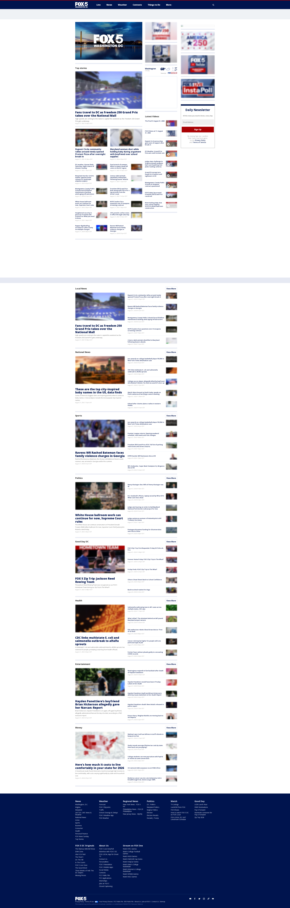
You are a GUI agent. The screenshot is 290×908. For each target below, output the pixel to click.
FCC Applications (105, 878)
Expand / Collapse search (213, 5)
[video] (171, 123)
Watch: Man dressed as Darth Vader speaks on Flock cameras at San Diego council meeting (144, 393)
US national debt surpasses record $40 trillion (144, 768)
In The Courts (80, 862)
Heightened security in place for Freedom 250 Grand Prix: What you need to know (84, 215)
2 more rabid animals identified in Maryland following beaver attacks (119, 177)
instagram (204, 899)
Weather (103, 801)
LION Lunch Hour (201, 804)
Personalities (104, 862)
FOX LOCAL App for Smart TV (108, 855)
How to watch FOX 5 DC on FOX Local (180, 814)
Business (78, 825)
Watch (174, 801)
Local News (81, 288)
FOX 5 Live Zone (81, 865)
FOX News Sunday (82, 836)
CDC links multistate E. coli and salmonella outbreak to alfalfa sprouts (143, 371)
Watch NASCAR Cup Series (132, 859)
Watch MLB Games (130, 856)
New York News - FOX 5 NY (132, 805)
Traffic (101, 810)
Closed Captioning (105, 886)
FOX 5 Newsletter (105, 864)
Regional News (130, 801)
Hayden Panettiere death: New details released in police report (146, 705)
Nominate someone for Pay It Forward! (203, 814)
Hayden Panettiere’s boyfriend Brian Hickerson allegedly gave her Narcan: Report (97, 704)
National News (82, 352)
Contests (102, 873)
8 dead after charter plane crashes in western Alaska (144, 404)
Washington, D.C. (81, 804)
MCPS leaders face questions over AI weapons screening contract (119, 203)
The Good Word (81, 868)
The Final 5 (79, 857)
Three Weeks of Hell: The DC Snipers (84, 871)
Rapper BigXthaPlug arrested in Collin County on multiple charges (84, 227)
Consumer (79, 828)
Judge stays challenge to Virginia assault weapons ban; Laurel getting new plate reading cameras (154, 164)
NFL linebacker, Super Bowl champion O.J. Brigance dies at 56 (146, 467)
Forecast (102, 804)
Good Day (199, 801)
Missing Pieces (80, 875)
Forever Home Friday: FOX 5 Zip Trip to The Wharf (145, 559)
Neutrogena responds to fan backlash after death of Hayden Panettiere (145, 671)
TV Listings (175, 804)
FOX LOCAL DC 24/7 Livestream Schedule (178, 818)
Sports (78, 415)
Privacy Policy (200, 140)
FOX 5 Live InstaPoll (106, 849)
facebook (195, 899)
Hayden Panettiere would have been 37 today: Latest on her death (144, 683)
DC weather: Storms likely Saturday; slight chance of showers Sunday (84, 166)
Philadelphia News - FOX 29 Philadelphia (133, 810)
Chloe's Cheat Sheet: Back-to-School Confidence (145, 580)
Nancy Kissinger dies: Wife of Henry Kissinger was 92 (145, 485)
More (168, 5)
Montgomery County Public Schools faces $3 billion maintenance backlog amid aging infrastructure (85, 191)
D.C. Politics (151, 804)
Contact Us (103, 859)
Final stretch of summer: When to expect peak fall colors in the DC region (119, 166)
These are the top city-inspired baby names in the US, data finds (98, 390)
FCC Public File (104, 875)
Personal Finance (81, 834)
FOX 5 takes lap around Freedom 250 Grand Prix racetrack (153, 194)
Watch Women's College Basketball (132, 870)
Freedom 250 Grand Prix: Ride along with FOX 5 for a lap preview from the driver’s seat (119, 191)
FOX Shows (175, 810)
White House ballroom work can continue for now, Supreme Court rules (84, 203)
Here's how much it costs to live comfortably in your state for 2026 (99, 766)
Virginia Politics (152, 810)
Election (150, 813)
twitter (199, 899)
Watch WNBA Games (131, 874)
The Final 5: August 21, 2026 (154, 121)
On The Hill (79, 860)
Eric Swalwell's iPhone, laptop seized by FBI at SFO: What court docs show (146, 497)
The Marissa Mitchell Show (85, 849)
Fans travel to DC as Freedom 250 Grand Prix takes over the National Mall (106, 113)
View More (171, 288)
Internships (103, 881)
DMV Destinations (201, 807)
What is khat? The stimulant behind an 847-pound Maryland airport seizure (145, 619)
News (78, 801)
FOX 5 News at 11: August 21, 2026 (154, 132)
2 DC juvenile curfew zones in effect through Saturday (119, 214)
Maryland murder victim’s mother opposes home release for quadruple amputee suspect (84, 178)
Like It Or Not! (80, 854)
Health (78, 600)
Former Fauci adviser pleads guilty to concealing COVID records (145, 653)
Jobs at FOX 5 (104, 883)
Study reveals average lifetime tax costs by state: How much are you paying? (145, 746)
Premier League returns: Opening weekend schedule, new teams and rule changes (143, 434)
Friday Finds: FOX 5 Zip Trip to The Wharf (142, 569)
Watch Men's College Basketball (130, 865)
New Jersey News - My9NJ (132, 814)
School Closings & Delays (108, 813)
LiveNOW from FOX (178, 807)
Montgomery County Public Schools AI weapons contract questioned (154, 184)
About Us (104, 845)
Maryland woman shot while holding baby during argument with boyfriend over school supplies (125, 153)
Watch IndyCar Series (130, 862)
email (213, 899)
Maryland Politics (153, 807)
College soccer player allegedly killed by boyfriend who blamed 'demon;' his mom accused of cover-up (146, 382)
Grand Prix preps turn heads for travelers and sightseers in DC (153, 174)
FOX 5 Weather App (106, 815)
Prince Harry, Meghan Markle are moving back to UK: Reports (145, 716)
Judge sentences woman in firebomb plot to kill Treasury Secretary (144, 519)
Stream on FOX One (133, 845)
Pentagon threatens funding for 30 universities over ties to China (144, 530)
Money (78, 727)
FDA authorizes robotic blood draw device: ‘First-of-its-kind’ (145, 630)
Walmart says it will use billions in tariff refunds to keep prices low (145, 735)
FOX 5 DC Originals (84, 845)
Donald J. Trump (153, 818)
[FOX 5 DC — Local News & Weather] (82, 5)
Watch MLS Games (130, 877)
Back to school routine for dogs (139, 590)
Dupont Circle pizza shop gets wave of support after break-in (154, 143)
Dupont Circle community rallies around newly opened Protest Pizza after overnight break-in (90, 153)
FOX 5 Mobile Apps (106, 867)
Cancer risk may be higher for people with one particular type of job (144, 642)
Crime (77, 820)
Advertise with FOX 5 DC (108, 851)
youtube (190, 899)
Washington (150, 68)
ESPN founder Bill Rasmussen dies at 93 (142, 456)
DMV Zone (79, 851)
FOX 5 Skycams (104, 807)
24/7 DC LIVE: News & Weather (83, 814)
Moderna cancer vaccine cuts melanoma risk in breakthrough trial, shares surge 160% (145, 779)
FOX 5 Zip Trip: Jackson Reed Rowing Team (95, 580)
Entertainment (82, 664)
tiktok (208, 899)
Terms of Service (199, 142)
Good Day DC (82, 541)
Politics (79, 478)
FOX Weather (104, 818)
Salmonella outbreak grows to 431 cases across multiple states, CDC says (144, 608)
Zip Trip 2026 (199, 817)
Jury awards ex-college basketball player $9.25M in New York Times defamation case (146, 359)
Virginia (77, 807)
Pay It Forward (200, 810)
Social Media (103, 870)
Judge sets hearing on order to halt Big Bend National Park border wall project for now (144, 508)
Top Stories (79, 839)
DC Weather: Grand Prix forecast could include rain (154, 152)
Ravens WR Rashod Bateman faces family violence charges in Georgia (118, 228)
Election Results (152, 815)
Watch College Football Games (131, 852)
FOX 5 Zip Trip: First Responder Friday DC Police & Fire (145, 549)
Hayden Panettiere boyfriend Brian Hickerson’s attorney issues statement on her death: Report (145, 694)
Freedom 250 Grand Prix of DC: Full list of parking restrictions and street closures (145, 445)
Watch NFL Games (130, 849)
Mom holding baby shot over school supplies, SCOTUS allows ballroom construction (154, 205)
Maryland (78, 810)
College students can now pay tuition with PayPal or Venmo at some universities (145, 757)
